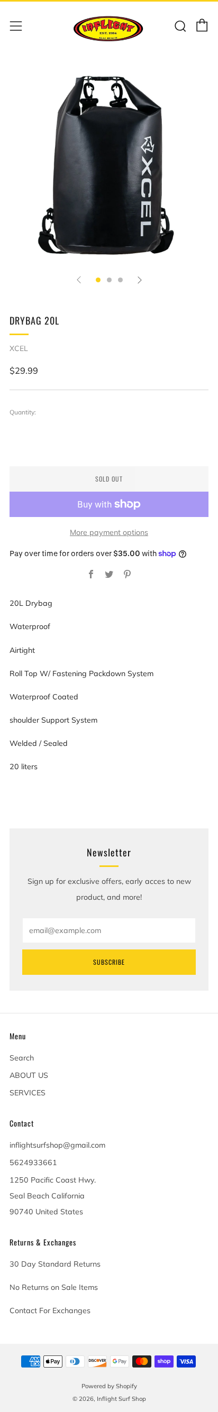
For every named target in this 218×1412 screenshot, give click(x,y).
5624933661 (33, 1162)
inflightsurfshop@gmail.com (57, 1145)
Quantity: (23, 412)
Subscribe (109, 961)
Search (22, 1058)
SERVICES (28, 1092)
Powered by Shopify (109, 1386)
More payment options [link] (109, 532)
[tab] (98, 280)
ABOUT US (29, 1075)
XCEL (19, 348)
